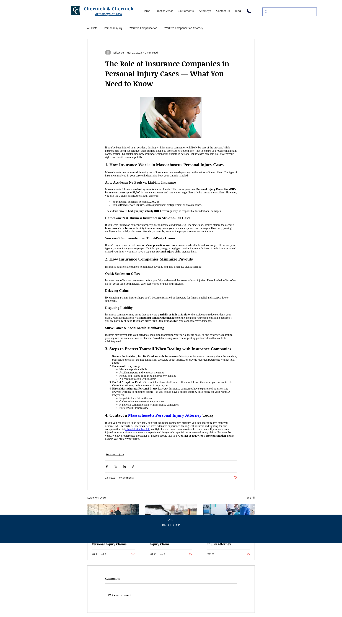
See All (251, 497)
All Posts (92, 28)
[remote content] (171, 293)
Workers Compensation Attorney (183, 28)
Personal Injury (113, 28)
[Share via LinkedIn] (124, 466)
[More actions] (235, 52)
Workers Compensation (143, 28)
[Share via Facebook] (106, 466)
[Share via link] (133, 466)
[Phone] (248, 11)
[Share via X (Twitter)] (115, 466)
